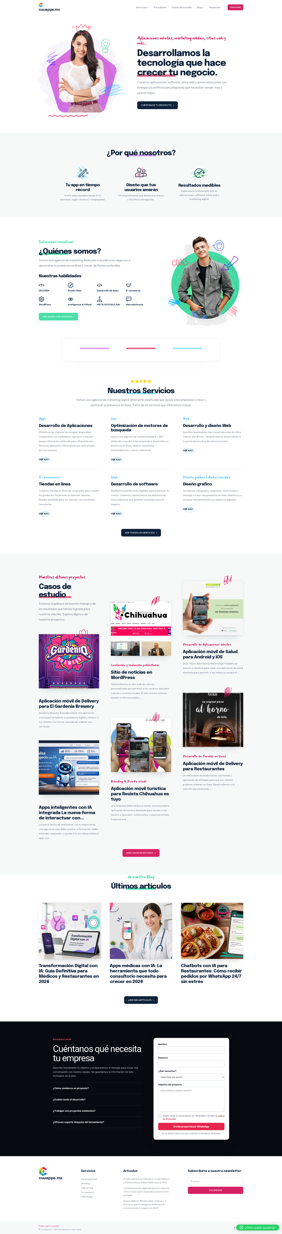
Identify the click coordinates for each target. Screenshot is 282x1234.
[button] (257, 1227)
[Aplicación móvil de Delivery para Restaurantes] (213, 720)
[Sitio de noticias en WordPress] (141, 628)
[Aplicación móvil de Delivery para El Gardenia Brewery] (69, 661)
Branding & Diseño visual (128, 781)
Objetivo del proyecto (170, 1084)
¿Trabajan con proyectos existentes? (74, 1110)
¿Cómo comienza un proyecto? (71, 1088)
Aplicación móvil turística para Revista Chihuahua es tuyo (140, 794)
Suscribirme (215, 1190)
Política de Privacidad (49, 1226)
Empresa (163, 1057)
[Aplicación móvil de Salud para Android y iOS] (213, 608)
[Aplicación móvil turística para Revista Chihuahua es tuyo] (141, 745)
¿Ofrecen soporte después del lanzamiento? (78, 1122)
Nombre (162, 1044)
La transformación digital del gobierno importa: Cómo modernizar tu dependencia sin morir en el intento (146, 1192)
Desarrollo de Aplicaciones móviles (207, 644)
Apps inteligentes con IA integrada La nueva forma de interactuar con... (67, 812)
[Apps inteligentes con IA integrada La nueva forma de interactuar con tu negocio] (69, 767)
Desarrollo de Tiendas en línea (204, 756)
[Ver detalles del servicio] (44, 459)
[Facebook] (234, 1227)
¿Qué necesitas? (167, 1071)
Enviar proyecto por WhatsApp (191, 1126)
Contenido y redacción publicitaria (134, 665)
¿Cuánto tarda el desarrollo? (69, 1099)
